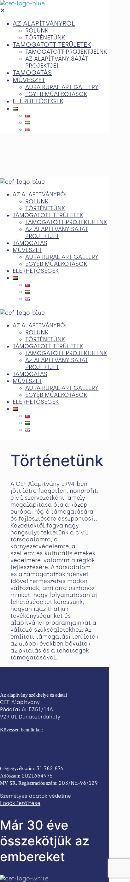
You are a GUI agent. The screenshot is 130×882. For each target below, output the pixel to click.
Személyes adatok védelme (35, 796)
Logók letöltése (20, 803)
